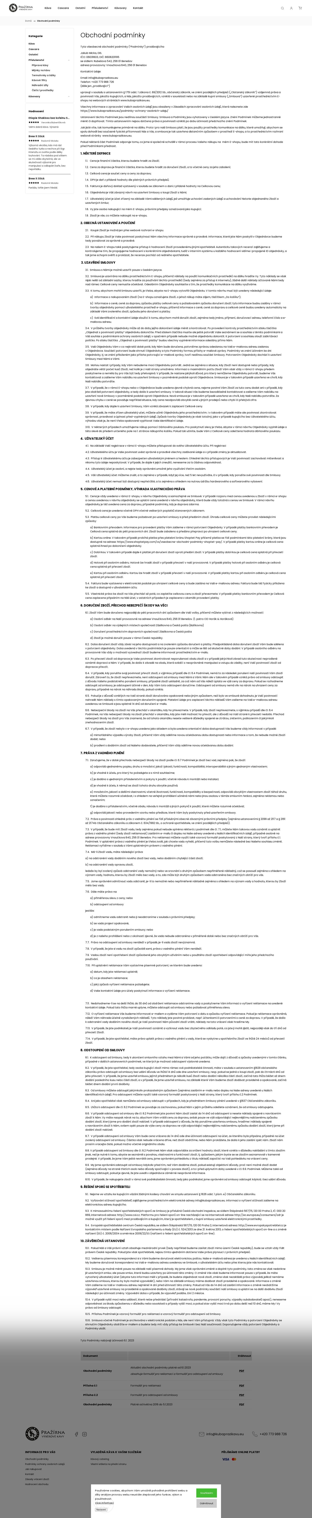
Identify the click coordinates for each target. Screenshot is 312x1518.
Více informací (104, 1503)
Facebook (76, 1434)
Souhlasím (206, 1493)
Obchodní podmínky (37, 1459)
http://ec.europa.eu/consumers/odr (257, 1215)
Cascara (34, 49)
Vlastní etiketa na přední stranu (108, 1464)
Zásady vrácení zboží (37, 1479)
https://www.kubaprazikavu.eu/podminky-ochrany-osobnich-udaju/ (124, 111)
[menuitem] (48, 8)
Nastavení (101, 1509)
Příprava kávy (40, 65)
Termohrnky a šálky (44, 75)
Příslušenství (36, 60)
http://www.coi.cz (128, 1215)
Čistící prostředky (42, 90)
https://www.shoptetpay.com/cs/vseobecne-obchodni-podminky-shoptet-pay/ (169, 542)
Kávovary (34, 96)
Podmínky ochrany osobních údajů (45, 1464)
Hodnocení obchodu (36, 1484)
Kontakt (29, 1474)
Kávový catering (100, 1459)
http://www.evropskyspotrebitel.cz (261, 1225)
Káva (32, 43)
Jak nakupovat (33, 1469)
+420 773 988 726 (273, 1434)
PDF (241, 1371)
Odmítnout (206, 1503)
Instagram (84, 1434)
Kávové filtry (39, 80)
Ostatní (33, 54)
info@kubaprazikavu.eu (210, 1200)
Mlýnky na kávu (41, 70)
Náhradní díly (40, 85)
